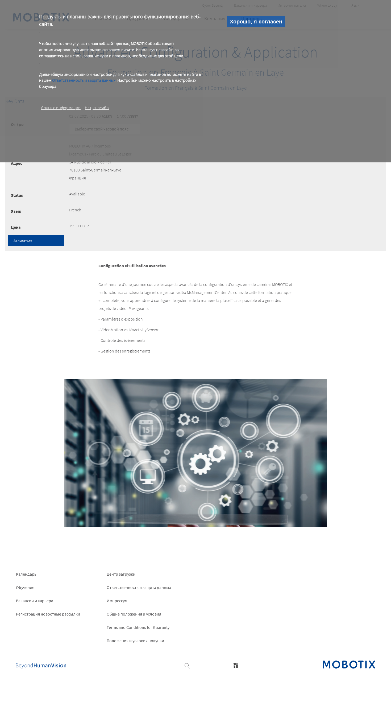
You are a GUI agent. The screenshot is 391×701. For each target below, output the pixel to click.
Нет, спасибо (97, 107)
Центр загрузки (121, 574)
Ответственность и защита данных (83, 80)
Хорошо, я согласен (256, 21)
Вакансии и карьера (34, 600)
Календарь (26, 574)
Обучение (25, 587)
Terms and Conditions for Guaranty (138, 627)
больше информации (61, 107)
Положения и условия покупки (135, 640)
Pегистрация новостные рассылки (48, 614)
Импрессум (117, 600)
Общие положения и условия (134, 614)
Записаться (23, 240)
